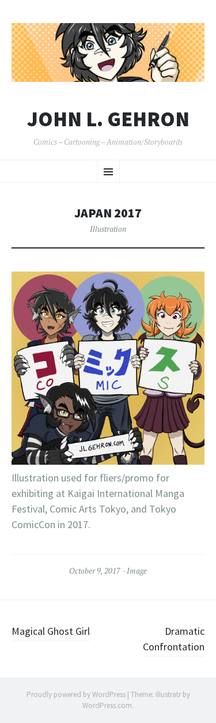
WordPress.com (107, 705)
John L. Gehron (108, 119)
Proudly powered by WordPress (76, 694)
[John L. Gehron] (108, 52)
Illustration (108, 229)
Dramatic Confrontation (173, 638)
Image (137, 571)
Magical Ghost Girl (51, 631)
